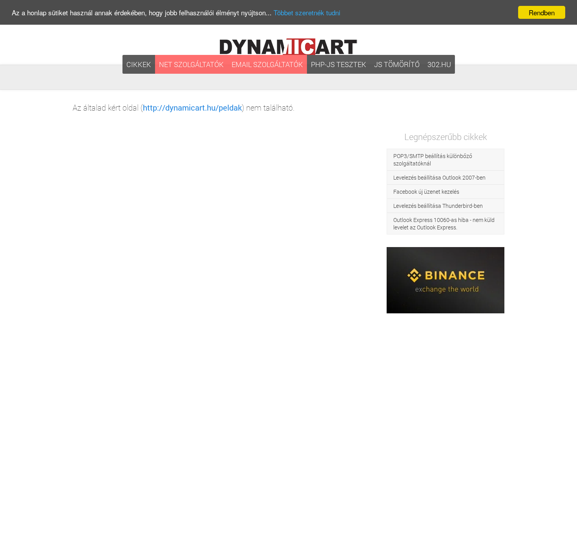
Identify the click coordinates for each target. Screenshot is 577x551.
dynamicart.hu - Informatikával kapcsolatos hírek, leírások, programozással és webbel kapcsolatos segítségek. (288, 46)
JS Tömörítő (397, 64)
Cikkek (138, 64)
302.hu (439, 64)
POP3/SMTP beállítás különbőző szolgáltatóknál (432, 159)
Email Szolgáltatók (267, 64)
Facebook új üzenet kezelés (426, 191)
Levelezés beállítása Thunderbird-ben (438, 205)
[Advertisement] (445, 432)
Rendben (542, 12)
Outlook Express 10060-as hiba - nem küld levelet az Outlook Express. (444, 223)
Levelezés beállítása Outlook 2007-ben (439, 177)
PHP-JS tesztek (338, 64)
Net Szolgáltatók (191, 64)
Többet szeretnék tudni (307, 13)
